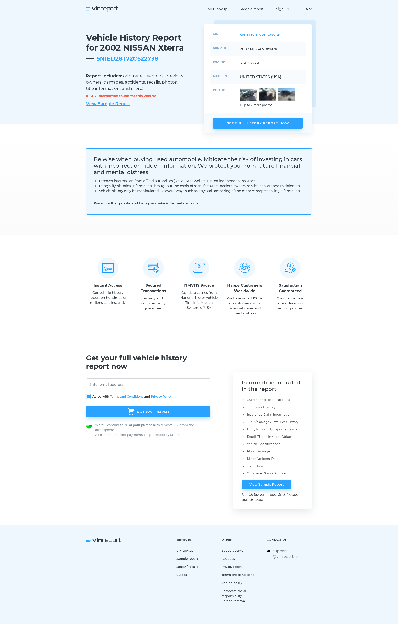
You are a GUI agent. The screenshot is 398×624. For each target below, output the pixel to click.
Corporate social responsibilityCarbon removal (234, 596)
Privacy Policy (161, 396)
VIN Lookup (217, 9)
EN (305, 9)
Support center (233, 550)
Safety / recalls (187, 567)
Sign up (282, 9)
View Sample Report (108, 103)
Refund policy (232, 583)
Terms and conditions (238, 575)
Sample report (252, 9)
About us (228, 559)
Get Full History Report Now (258, 123)
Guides (181, 575)
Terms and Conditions (126, 396)
